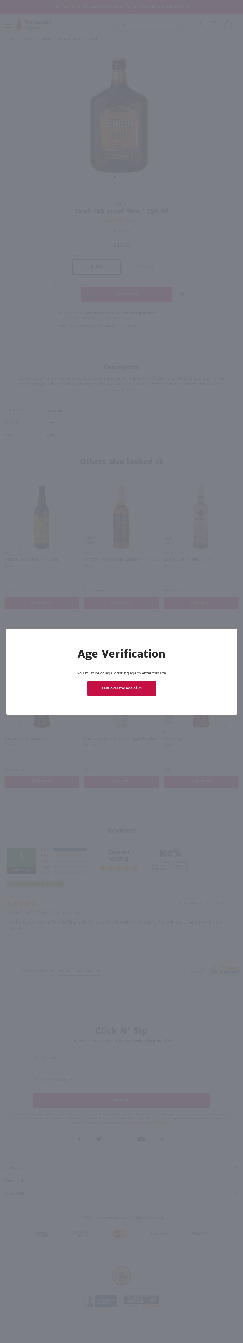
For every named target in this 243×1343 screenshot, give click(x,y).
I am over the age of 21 (122, 688)
